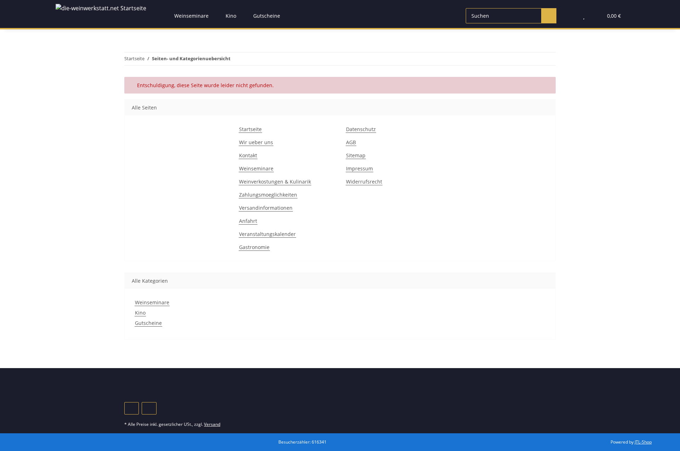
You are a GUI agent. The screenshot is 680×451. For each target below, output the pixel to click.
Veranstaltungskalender (267, 234)
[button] (569, 16)
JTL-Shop (643, 442)
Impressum (359, 168)
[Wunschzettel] (583, 16)
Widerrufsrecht (364, 181)
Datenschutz (361, 129)
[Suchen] (548, 15)
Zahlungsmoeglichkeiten (268, 194)
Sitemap (356, 155)
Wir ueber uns (256, 142)
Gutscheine (148, 323)
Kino (140, 312)
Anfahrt (248, 221)
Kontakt (248, 155)
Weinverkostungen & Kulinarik (275, 181)
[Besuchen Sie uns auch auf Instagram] (149, 408)
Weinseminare (256, 168)
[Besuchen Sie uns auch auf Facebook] (131, 408)
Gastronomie (254, 247)
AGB (351, 142)
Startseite (250, 129)
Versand (212, 424)
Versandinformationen (266, 207)
